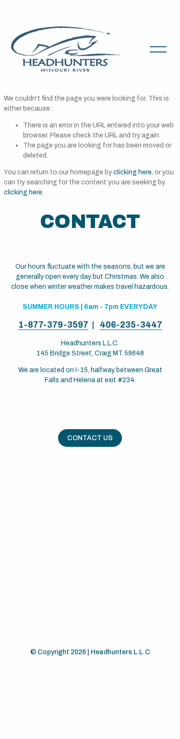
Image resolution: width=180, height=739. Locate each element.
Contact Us (90, 438)
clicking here (132, 172)
